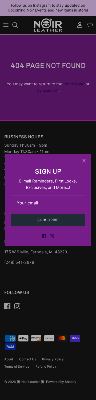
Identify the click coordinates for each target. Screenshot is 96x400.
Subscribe (47, 220)
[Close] (84, 160)
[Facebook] (44, 236)
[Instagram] (52, 236)
